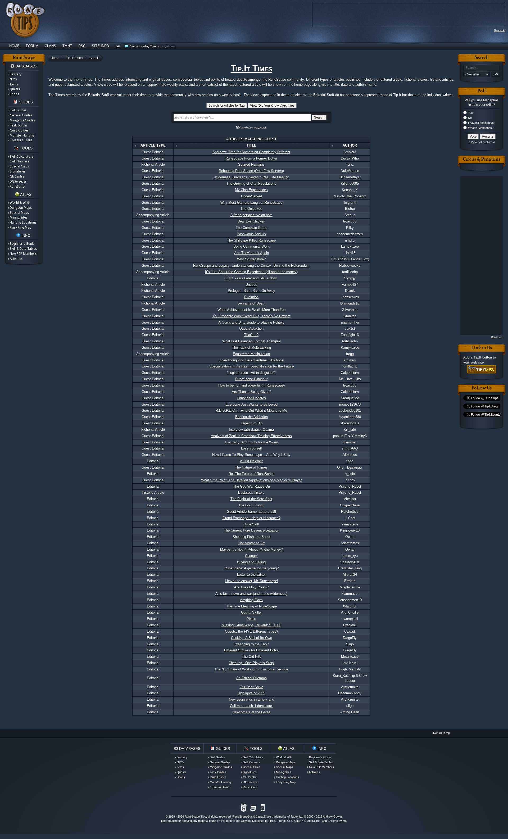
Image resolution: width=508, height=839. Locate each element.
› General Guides (20, 115)
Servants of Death (251, 303)
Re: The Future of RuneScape (251, 474)
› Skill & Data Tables (22, 249)
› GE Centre (16, 176)
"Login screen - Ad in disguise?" (251, 373)
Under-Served (251, 196)
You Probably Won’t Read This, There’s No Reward (251, 316)
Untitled (251, 285)
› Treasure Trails (20, 140)
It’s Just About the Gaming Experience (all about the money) (251, 272)
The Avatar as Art (251, 543)
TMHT (67, 46)
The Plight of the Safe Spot (251, 499)
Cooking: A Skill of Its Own (251, 638)
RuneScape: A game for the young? (251, 568)
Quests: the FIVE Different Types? (251, 631)
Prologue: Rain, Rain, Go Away (251, 291)
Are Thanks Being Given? (251, 392)
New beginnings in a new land (251, 699)
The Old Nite (251, 657)
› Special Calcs (18, 166)
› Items (13, 84)
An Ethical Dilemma (251, 678)
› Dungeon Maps (20, 208)
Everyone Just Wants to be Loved (251, 404)
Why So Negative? (251, 259)
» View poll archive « (482, 142)
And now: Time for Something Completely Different (251, 152)
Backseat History (251, 493)
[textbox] (481, 68)
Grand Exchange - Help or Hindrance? (251, 518)
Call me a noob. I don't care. (251, 706)
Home (14, 46)
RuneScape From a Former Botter (251, 158)
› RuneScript (16, 186)
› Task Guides (18, 125)
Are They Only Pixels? (251, 587)
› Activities (15, 259)
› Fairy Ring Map (19, 227)
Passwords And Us (251, 234)
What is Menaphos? (480, 127)
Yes (470, 112)
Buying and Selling (251, 562)
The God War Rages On (251, 486)
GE (118, 46)
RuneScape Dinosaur (251, 379)
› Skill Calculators (20, 156)
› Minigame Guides (21, 120)
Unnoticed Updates (251, 398)
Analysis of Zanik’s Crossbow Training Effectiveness (251, 436)
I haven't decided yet (481, 122)
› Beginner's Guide (21, 244)
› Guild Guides (18, 130)
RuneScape (239, 816)
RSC (81, 46)
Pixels (251, 619)
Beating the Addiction (251, 417)
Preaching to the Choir (251, 644)
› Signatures (16, 171)
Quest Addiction (251, 328)
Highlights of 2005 (251, 693)
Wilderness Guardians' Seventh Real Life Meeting (251, 177)
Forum (32, 46)
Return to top (441, 732)
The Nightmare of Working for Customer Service (251, 669)
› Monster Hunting (21, 135)
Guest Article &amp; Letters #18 (251, 512)
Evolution (251, 297)
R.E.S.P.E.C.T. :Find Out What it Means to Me (251, 410)
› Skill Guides (17, 110)
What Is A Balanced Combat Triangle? (251, 341)
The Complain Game (251, 228)
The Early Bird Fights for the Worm (251, 442)
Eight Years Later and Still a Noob (251, 278)
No (470, 117)
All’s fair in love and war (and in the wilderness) (251, 594)
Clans (50, 46)
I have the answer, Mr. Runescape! (251, 581)
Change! (251, 556)
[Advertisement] (481, 255)
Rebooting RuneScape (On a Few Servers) (251, 171)
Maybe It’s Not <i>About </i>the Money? (251, 549)
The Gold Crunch (251, 505)
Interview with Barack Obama (251, 430)
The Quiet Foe (251, 209)
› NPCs (12, 79)
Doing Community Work (251, 246)
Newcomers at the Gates (251, 712)
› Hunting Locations (22, 222)
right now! (169, 46)
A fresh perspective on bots (251, 215)
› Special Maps (18, 213)
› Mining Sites (17, 217)
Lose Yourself (251, 448)
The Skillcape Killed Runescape (251, 240)
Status (134, 46)
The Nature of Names (251, 467)
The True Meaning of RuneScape (251, 606)
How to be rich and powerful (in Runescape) (251, 385)
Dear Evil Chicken (251, 221)
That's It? (251, 335)
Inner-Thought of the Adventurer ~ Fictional (251, 360)
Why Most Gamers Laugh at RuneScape (251, 203)
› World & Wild (18, 203)
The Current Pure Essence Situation (251, 530)
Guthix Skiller (251, 612)
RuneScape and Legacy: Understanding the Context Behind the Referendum (251, 265)
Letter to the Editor (251, 575)
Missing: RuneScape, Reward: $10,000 (251, 625)
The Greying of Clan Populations (251, 183)
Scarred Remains (251, 164)
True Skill (251, 524)
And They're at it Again (251, 253)
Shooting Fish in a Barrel (251, 537)
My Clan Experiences (251, 190)
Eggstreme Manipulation (251, 354)
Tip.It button (482, 357)
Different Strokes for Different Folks (251, 650)
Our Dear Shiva (251, 687)
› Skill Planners (18, 161)
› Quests (14, 89)
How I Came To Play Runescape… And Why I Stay (251, 455)
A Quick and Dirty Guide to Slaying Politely (251, 322)
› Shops (13, 94)
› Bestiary (14, 74)
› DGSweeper (17, 181)
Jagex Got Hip (251, 423)
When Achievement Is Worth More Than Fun (251, 310)
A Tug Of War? (251, 461)
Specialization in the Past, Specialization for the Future (251, 366)
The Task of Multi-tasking (251, 348)
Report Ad (499, 30)
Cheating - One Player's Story (251, 663)
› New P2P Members (22, 254)
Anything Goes (251, 600)
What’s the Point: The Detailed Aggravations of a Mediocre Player (251, 480)
